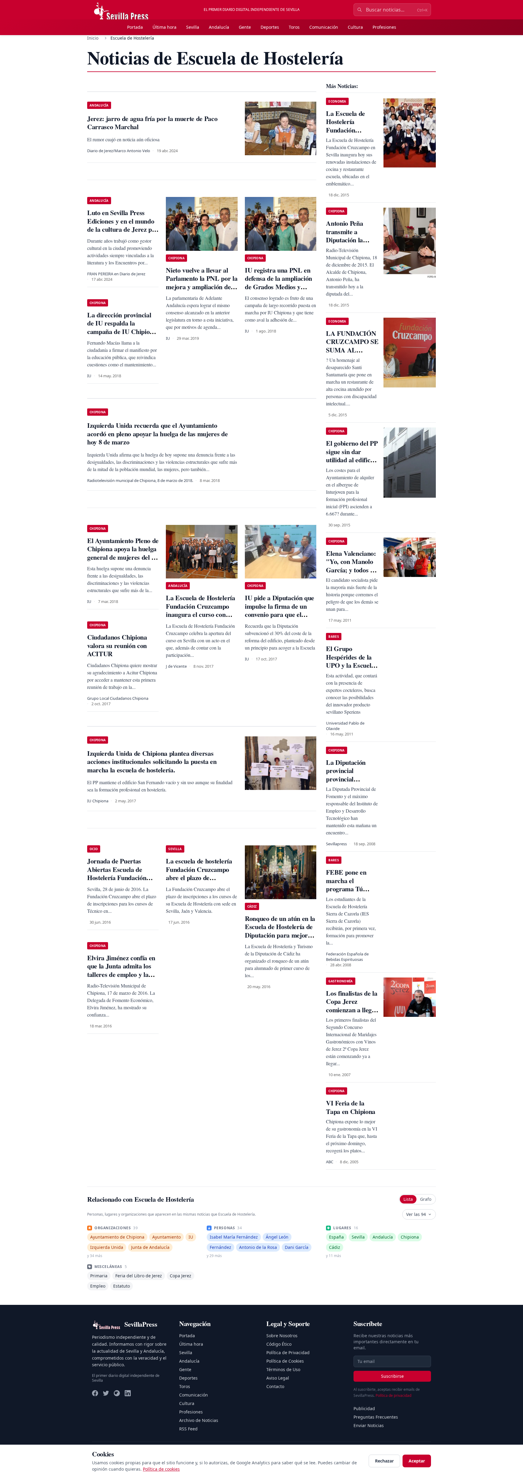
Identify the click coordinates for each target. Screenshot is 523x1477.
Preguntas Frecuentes (376, 1417)
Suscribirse (392, 1376)
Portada (135, 27)
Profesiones (384, 27)
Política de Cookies (285, 1361)
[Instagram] (117, 1393)
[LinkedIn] (128, 1393)
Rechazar (384, 1461)
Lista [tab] (408, 1199)
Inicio (92, 38)
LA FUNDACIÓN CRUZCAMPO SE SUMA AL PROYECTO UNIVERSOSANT (352, 350)
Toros (294, 27)
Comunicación (323, 27)
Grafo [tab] (425, 1199)
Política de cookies (161, 1469)
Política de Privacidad (288, 1352)
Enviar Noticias (369, 1425)
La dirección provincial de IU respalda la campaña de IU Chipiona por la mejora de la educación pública (121, 331)
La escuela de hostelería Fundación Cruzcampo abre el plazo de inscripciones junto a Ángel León (199, 877)
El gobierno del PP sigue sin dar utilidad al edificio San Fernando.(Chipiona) (351, 459)
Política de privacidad (393, 1395)
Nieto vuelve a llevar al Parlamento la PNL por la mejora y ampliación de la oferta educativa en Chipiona (201, 286)
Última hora (164, 27)
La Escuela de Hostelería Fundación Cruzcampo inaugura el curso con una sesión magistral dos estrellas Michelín (200, 614)
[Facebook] (95, 1393)
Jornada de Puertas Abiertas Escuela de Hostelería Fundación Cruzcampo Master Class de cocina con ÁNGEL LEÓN (122, 882)
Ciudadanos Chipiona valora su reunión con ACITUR (117, 645)
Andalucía (219, 27)
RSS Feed (188, 1429)
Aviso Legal (277, 1378)
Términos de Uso (283, 1369)
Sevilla (192, 27)
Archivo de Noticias (198, 1420)
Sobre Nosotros (282, 1335)
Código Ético (278, 1344)
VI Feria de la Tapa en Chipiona (350, 1107)
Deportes (270, 27)
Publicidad (364, 1408)
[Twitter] (106, 1393)
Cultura (355, 27)
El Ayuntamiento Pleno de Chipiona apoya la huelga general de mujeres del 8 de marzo (123, 553)
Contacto (275, 1386)
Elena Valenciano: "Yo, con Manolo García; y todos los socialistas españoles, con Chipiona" (352, 574)
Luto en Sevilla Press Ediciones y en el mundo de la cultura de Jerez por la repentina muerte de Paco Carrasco (122, 229)
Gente (245, 27)
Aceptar (417, 1461)
